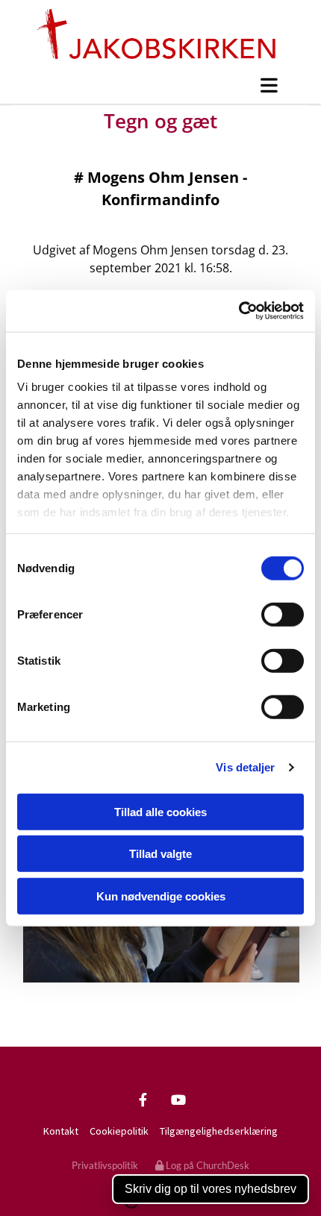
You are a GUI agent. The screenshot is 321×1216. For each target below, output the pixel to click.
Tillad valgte (160, 853)
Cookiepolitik (119, 1131)
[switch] (282, 614)
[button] (160, 85)
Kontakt (60, 1131)
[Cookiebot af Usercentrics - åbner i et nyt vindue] (238, 311)
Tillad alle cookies (160, 811)
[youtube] (178, 1099)
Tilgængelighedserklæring (219, 1131)
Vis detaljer (245, 767)
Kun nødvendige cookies (160, 895)
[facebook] (143, 1099)
